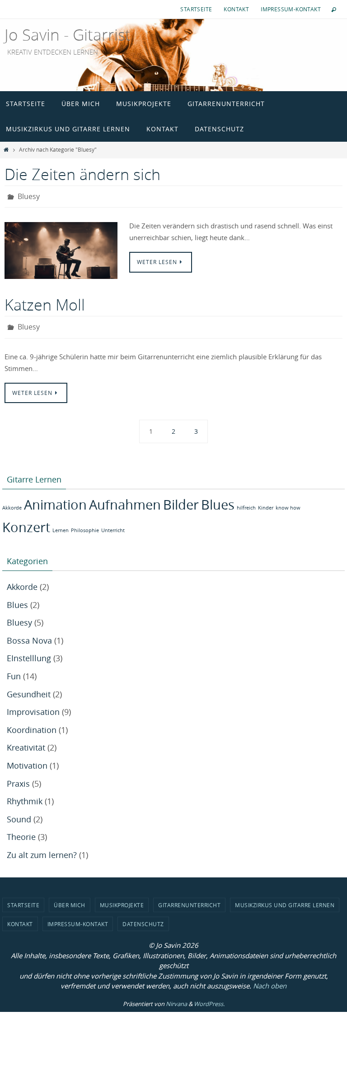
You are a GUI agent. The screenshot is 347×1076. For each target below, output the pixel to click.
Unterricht (113, 525)
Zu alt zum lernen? (42, 849)
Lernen (60, 525)
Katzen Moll (45, 302)
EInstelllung (29, 653)
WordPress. (209, 999)
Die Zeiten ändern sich (82, 174)
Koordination (31, 724)
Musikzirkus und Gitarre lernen (284, 899)
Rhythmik (24, 796)
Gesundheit (29, 688)
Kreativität (26, 742)
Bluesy (29, 195)
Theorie (21, 831)
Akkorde (12, 503)
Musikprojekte (122, 899)
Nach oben (269, 980)
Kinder (265, 503)
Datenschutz (143, 919)
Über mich (69, 899)
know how (288, 503)
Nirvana (176, 999)
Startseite (196, 9)
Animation (55, 500)
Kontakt (236, 9)
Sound (19, 814)
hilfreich (246, 503)
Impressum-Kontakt (291, 9)
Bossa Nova (29, 635)
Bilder (181, 500)
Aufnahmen (125, 500)
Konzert (26, 522)
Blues (217, 500)
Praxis (18, 778)
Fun (14, 671)
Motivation (27, 760)
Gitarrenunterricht (189, 899)
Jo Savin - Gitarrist (68, 34)
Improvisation (33, 706)
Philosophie (85, 525)
